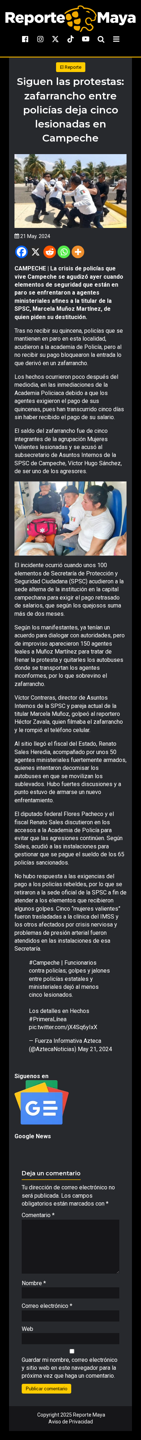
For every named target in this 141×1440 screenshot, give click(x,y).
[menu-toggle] (116, 39)
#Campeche (44, 962)
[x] (55, 39)
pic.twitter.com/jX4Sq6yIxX (63, 1027)
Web (27, 1328)
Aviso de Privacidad (70, 1422)
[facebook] (25, 39)
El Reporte (70, 67)
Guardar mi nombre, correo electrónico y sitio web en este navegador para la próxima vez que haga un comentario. (70, 1368)
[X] (35, 252)
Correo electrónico (47, 1305)
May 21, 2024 (95, 1049)
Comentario (38, 1215)
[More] (78, 252)
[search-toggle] (101, 39)
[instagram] (40, 39)
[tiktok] (70, 39)
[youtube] (86, 39)
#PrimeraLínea (48, 1019)
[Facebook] (21, 252)
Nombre (34, 1283)
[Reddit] (49, 252)
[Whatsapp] (63, 252)
